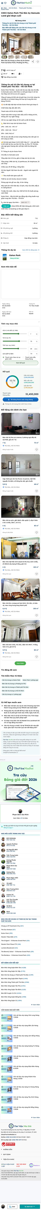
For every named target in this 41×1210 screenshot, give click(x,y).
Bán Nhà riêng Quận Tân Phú (13, 986)
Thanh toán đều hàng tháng (30, 358)
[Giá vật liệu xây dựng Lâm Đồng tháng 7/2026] (6, 1038)
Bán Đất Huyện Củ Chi (11, 993)
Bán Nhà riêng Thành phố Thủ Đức (15, 982)
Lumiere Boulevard (9, 948)
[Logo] (11, 1126)
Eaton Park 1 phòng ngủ (30, 680)
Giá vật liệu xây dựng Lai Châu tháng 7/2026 (26, 1057)
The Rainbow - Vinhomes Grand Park (15, 955)
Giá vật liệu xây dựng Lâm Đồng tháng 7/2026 (26, 1037)
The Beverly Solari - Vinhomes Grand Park (17, 951)
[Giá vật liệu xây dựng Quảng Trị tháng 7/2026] (6, 1048)
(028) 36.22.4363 (11, 1137)
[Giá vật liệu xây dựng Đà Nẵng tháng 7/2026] (6, 1110)
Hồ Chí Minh (13, 8)
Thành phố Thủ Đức (25, 8)
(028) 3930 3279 (17, 1140)
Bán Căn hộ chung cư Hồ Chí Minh (13, 690)
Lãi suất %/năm (8, 354)
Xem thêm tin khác (20, 818)
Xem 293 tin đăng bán (30, 250)
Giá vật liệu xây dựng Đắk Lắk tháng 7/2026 (25, 1026)
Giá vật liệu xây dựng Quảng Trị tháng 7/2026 (26, 1047)
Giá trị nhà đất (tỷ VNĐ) (10, 330)
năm (35, 349)
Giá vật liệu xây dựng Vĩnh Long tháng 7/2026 (26, 1016)
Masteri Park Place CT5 (11, 944)
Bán (5, 8)
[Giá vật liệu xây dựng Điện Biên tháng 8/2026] (6, 1069)
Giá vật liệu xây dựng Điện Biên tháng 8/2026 (26, 1067)
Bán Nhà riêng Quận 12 (11, 1000)
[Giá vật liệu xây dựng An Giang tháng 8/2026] (6, 1089)
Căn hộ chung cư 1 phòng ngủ (11, 694)
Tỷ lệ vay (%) (7, 338)
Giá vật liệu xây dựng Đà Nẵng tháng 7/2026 (26, 1108)
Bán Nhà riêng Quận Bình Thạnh (14, 978)
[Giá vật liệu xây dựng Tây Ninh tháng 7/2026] (6, 1099)
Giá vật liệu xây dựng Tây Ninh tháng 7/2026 (25, 1098)
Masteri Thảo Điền (9, 937)
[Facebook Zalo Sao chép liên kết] (33, 62)
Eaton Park (5, 9)
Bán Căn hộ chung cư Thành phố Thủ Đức (15, 687)
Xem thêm (20, 663)
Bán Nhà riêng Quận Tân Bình (13, 989)
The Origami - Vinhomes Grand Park (15, 940)
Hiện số (6, 206)
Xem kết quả (20, 363)
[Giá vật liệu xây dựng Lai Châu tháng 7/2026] (6, 1059)
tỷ (36, 334)
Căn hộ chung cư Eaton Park (11, 680)
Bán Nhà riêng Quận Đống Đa (13, 997)
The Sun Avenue (8, 929)
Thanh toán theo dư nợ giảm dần (12, 358)
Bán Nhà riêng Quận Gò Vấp (13, 971)
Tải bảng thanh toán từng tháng (21, 399)
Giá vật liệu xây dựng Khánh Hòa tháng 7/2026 (24, 1077)
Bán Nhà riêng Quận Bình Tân (13, 967)
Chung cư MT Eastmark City (12, 926)
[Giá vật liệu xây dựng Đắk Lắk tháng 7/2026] (6, 1028)
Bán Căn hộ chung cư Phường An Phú (14, 683)
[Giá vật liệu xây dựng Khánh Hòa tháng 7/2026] (6, 1079)
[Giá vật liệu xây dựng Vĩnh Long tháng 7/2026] (6, 1018)
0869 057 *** (31, 1207)
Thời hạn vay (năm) (9, 345)
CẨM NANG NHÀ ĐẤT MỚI (10, 1010)
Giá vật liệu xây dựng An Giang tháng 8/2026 (26, 1088)
